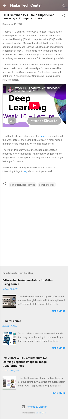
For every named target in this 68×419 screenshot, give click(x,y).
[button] (63, 15)
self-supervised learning (22, 184)
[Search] (63, 6)
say (26, 171)
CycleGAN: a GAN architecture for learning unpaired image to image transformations (25, 361)
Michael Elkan (41, 413)
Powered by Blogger (36, 406)
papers (43, 136)
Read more (58, 311)
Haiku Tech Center (26, 5)
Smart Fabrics (12, 321)
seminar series (47, 184)
